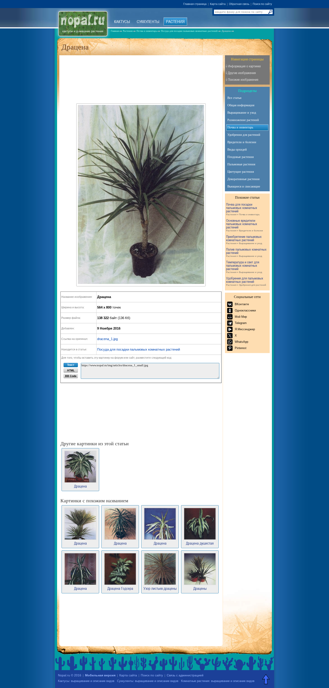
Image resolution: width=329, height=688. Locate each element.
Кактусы (122, 21)
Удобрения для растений (243, 134)
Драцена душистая (200, 543)
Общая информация (240, 105)
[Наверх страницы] (266, 679)
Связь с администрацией (185, 675)
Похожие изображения (243, 79)
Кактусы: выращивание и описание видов (86, 681)
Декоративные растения (243, 179)
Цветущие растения (240, 171)
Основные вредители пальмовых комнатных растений (244, 225)
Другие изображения (242, 73)
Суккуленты (148, 21)
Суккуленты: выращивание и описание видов (147, 681)
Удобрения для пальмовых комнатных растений (246, 281)
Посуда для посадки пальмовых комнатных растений (138, 349)
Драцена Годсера (120, 588)
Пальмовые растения (241, 164)
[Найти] (270, 12)
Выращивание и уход (241, 112)
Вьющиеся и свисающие (243, 186)
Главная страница (195, 4)
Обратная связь (239, 4)
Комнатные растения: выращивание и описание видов (217, 681)
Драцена (80, 486)
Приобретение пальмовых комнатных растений (244, 240)
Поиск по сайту (262, 4)
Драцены (200, 588)
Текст (70, 364)
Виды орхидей (237, 149)
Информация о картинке (244, 66)
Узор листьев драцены (160, 588)
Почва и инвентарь (240, 127)
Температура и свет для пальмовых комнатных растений (244, 266)
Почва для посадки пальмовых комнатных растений (243, 209)
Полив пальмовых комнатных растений (246, 252)
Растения (175, 21)
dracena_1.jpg (107, 339)
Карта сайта (218, 4)
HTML (71, 370)
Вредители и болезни (241, 142)
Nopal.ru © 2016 (69, 675)
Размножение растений (243, 120)
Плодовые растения (240, 157)
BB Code (71, 376)
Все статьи (234, 98)
